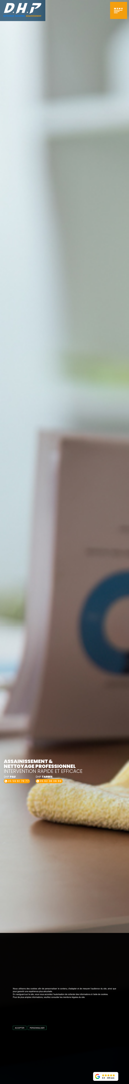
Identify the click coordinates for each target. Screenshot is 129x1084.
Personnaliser (37, 1028)
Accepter (19, 1028)
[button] (105, 1076)
